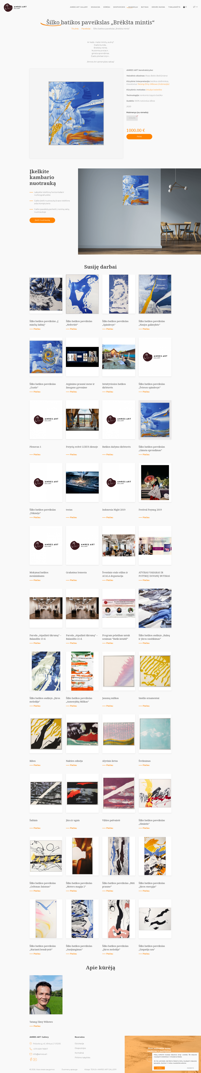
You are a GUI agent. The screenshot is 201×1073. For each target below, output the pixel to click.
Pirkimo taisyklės (82, 1057)
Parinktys (190, 1068)
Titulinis (75, 29)
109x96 (132, 118)
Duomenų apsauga (69, 1069)
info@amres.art (40, 1054)
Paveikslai (133, 7)
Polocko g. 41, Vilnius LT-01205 (47, 1044)
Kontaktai (79, 1053)
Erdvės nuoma (158, 7)
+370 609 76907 (40, 1049)
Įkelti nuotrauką (42, 220)
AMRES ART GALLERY (79, 7)
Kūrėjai (106, 7)
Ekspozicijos (119, 7)
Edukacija (95, 7)
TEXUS (93, 1069)
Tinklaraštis (174, 7)
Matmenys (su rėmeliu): (137, 112)
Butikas (144, 7)
